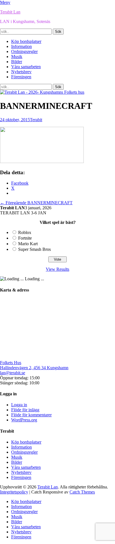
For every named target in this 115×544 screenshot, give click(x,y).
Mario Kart (28, 243)
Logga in (19, 404)
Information (21, 46)
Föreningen (21, 76)
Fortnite (25, 238)
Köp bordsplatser (26, 41)
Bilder (16, 61)
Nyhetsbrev (21, 71)
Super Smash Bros (34, 249)
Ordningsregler (24, 51)
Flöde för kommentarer (31, 414)
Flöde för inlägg (25, 409)
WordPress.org (24, 419)
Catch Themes (82, 492)
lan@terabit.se (12, 372)
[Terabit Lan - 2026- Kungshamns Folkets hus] (42, 92)
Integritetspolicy (14, 492)
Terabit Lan (10, 12)
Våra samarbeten (26, 66)
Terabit (36, 119)
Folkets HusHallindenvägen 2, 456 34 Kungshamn (34, 365)
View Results (57, 269)
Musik (16, 56)
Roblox (24, 232)
